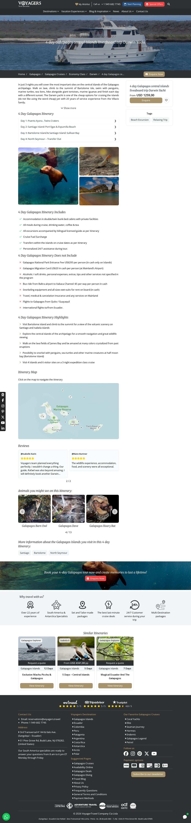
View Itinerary (36, 685)
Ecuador (78, 722)
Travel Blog (79, 778)
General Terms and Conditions (90, 794)
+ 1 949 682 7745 (111, 4)
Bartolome (40, 552)
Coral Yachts (133, 719)
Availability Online (83, 767)
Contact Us (142, 11)
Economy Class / (78, 74)
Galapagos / (36, 74)
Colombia (78, 726)
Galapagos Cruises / (56, 74)
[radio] (60, 706)
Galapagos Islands (83, 719)
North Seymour (58, 552)
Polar (76, 753)
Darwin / (94, 74)
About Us (78, 782)
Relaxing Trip (160, 119)
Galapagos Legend (136, 738)
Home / (22, 74)
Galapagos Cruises (83, 763)
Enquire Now (156, 74)
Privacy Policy (80, 786)
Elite (128, 722)
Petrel (129, 742)
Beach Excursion (140, 119)
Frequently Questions (85, 790)
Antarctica (79, 746)
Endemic (131, 734)
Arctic (76, 750)
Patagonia (78, 734)
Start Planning (134, 4)
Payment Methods (83, 798)
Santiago (24, 552)
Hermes (130, 730)
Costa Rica (79, 742)
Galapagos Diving (82, 775)
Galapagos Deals (82, 771)
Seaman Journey (135, 726)
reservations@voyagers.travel (44, 719)
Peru (76, 730)
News (116, 11)
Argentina (78, 738)
